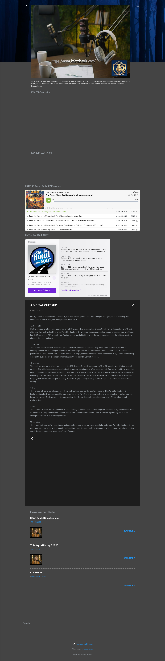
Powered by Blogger (84, 644)
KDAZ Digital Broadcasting (44, 518)
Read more (129, 531)
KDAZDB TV (36, 572)
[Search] (138, 7)
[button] (133, 306)
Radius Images (88, 649)
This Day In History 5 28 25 (44, 545)
